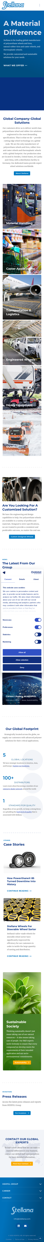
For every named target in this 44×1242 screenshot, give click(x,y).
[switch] (38, 627)
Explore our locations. (21, 766)
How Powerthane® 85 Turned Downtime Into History (21, 881)
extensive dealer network (12, 789)
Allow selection (22, 660)
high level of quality (24, 812)
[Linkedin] (19, 1226)
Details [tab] (22, 579)
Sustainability (32, 700)
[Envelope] (25, 1226)
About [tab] (36, 579)
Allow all (22, 652)
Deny (22, 667)
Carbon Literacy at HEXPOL (21, 696)
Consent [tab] (7, 579)
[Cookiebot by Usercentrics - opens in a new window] (31, 572)
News (24, 700)
